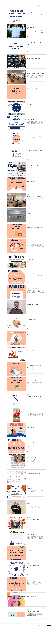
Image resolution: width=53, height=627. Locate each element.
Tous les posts (9, 5)
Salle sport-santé (22, 5)
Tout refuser (44, 625)
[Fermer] (52, 625)
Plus (32, 5)
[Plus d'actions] (44, 10)
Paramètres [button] (40, 625)
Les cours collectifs (16, 5)
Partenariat (28, 5)
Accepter (49, 625)
